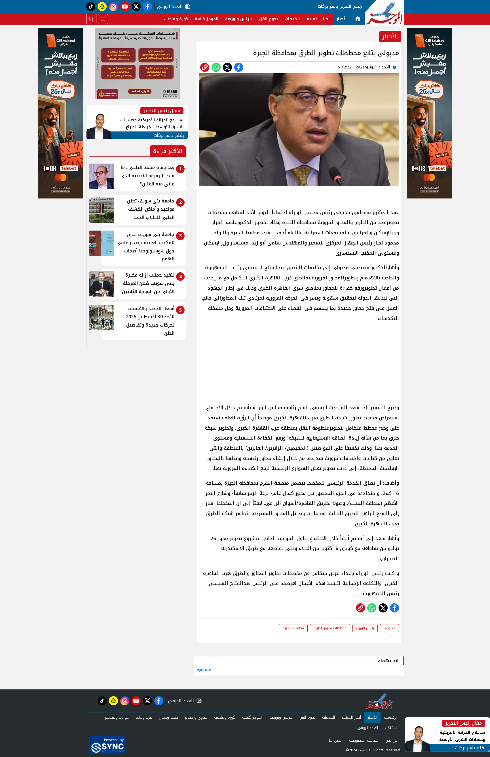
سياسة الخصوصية (364, 740)
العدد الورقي (168, 6)
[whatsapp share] (216, 67)
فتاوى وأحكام (196, 717)
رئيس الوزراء (365, 628)
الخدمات (292, 19)
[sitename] (379, 700)
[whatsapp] (204, 67)
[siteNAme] (384, 12)
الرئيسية (391, 717)
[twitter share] (227, 67)
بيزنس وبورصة (238, 19)
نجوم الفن (268, 19)
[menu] (103, 19)
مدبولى (389, 628)
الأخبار (342, 19)
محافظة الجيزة (293, 628)
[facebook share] (238, 67)
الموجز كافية (206, 19)
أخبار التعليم (318, 19)
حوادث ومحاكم (117, 717)
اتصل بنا (335, 740)
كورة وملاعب (176, 19)
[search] (91, 19)
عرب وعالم (144, 717)
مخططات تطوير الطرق (330, 628)
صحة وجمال (168, 717)
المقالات (391, 727)
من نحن (391, 740)
